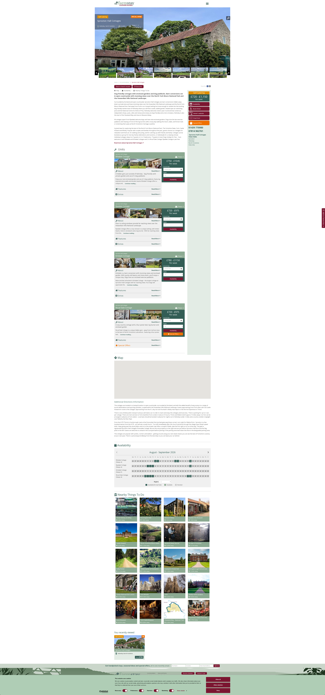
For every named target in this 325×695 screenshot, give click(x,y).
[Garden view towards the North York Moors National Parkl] (126, 72)
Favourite (139, 86)
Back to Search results (123, 86)
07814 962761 (196, 131)
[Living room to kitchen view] (154, 164)
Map (117, 90)
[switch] (141, 690)
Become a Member (188, 673)
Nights (165, 172)
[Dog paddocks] (138, 164)
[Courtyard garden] (107, 72)
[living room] (122, 214)
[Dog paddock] (199, 72)
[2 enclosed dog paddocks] (138, 315)
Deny (218, 690)
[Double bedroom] (154, 214)
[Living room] (122, 263)
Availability (127, 90)
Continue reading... (130, 183)
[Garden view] (138, 214)
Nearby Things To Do (142, 90)
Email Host (196, 118)
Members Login (201, 673)
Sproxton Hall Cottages (123, 650)
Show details (181, 690)
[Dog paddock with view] (154, 263)
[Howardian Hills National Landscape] (163, 72)
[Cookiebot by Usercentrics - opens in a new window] (103, 691)
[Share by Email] (210, 86)
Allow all (218, 679)
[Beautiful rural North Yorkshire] (218, 72)
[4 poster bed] (122, 315)
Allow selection (218, 685)
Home (116, 82)
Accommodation (124, 82)
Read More (155, 171)
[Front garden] (138, 263)
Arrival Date (166, 166)
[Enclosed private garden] (122, 164)
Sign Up (217, 666)
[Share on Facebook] (207, 86)
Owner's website (198, 113)
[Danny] (181, 72)
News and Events (162, 673)
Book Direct (197, 109)
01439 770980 (196, 127)
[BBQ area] (144, 72)
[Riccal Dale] (154, 315)
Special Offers (173, 334)
